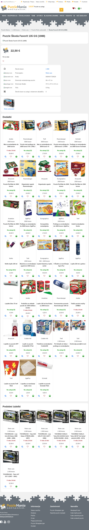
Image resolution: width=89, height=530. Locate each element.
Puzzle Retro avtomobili (38, 30)
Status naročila (40, 1)
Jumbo (11, 139)
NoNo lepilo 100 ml (11, 264)
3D (74, 15)
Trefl (44, 139)
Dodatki (69, 15)
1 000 (47, 69)
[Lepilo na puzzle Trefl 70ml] (5, 396)
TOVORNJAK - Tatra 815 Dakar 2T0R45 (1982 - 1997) (28, 436)
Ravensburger (27, 139)
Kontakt (76, 1)
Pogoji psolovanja (36, 521)
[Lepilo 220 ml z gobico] (72, 276)
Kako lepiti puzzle (76, 513)
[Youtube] (5, 522)
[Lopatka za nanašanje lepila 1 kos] (22, 396)
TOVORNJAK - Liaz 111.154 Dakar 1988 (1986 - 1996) (11, 436)
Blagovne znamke (51, 15)
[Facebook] (1, 522)
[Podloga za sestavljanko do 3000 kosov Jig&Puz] (22, 236)
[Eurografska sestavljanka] (39, 236)
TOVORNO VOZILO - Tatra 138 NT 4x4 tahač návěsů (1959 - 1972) (77, 436)
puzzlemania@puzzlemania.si (9, 514)
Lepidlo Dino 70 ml (11, 303)
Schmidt (77, 139)
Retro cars (25, 30)
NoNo (11, 258)
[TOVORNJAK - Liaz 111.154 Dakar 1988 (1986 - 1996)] (5, 447)
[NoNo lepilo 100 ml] (5, 276)
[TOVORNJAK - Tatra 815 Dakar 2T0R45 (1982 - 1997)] (22, 447)
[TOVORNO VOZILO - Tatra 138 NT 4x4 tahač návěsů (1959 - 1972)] (72, 447)
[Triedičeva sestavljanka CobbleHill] (39, 356)
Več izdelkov (81, 15)
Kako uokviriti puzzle (77, 515)
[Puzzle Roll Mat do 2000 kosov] (55, 196)
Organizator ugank (44, 184)
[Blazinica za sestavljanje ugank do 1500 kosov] (22, 276)
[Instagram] (8, 522)
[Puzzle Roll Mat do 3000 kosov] (5, 196)
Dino (11, 298)
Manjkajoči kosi (75, 510)
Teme (33, 15)
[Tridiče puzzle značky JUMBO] (72, 316)
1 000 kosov (16, 30)
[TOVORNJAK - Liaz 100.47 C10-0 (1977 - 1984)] (39, 447)
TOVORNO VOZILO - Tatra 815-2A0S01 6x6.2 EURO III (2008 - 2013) (61, 436)
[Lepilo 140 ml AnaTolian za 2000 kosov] (39, 316)
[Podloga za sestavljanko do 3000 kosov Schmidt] (72, 157)
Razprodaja (12, 15)
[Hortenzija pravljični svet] (72, 356)
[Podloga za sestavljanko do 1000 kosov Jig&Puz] (55, 236)
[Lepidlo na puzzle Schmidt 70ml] (39, 396)
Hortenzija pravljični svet (78, 344)
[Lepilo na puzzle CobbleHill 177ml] (22, 356)
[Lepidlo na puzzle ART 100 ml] (5, 356)
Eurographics (61, 179)
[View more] (11, 130)
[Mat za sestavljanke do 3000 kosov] (5, 157)
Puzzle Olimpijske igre (38, 523)
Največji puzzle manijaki (57, 513)
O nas (33, 518)
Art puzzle (11, 179)
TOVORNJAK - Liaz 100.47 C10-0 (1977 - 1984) (44, 436)
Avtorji (40, 15)
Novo (4, 15)
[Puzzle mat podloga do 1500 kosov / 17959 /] (55, 157)
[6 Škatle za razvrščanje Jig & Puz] (55, 276)
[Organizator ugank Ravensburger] (22, 196)
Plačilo (68, 1)
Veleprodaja (51, 1)
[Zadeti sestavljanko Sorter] (72, 236)
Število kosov (24, 15)
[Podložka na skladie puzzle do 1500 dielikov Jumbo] (22, 316)
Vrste (62, 15)
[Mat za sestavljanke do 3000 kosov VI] (39, 157)
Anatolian (11, 218)
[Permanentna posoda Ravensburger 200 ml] (55, 316)
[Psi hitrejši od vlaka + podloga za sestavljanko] (55, 356)
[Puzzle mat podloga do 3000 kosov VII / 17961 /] (22, 157)
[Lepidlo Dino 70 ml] (5, 316)
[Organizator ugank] (39, 196)
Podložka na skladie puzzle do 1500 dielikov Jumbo (27, 306)
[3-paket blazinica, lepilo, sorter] (39, 276)
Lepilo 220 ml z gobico (78, 264)
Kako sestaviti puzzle (77, 518)
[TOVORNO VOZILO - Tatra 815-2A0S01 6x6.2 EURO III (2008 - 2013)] (55, 447)
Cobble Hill (27, 338)
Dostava (60, 1)
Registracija (26, 1)
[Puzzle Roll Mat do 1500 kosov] (72, 196)
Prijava (32, 1)
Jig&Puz (27, 218)
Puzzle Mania (5, 30)
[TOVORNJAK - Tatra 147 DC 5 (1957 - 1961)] (5, 486)
